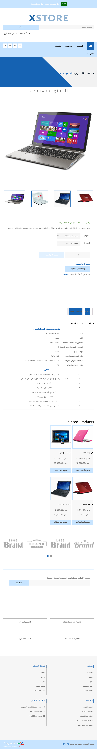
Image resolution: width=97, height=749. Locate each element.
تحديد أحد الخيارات (83, 470)
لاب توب (66, 274)
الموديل (86, 243)
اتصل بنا (91, 53)
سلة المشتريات (88, 686)
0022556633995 (36, 711)
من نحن (68, 46)
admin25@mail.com (35, 716)
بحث (21, 27)
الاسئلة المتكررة (25, 638)
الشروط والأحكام (39, 690)
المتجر (43, 672)
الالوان (87, 235)
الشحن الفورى (25, 622)
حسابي (90, 677)
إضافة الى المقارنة (78, 269)
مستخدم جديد (50, 4)
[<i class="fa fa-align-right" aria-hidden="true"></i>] (90, 46)
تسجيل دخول (36, 4)
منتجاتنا (58, 46)
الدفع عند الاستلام (72, 638)
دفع (91, 681)
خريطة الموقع (40, 686)
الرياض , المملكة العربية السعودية (31, 707)
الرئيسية (80, 46)
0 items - (17, 33)
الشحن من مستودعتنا (72, 622)
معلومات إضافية (75, 311)
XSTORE (65, 744)
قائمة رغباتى (88, 690)
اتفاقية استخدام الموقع (85, 720)
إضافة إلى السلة (51, 255)
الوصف (87, 311)
